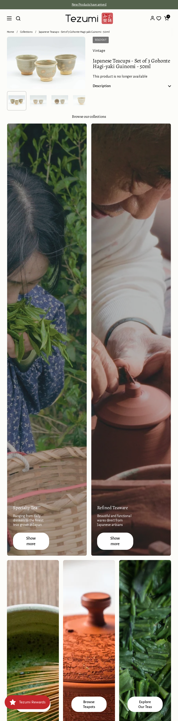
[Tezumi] (89, 18)
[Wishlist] (159, 18)
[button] (166, 18)
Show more (31, 541)
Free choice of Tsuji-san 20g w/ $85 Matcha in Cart (89, 4)
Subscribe (120, 711)
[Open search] (18, 18)
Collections (26, 31)
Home (10, 31)
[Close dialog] (154, 696)
